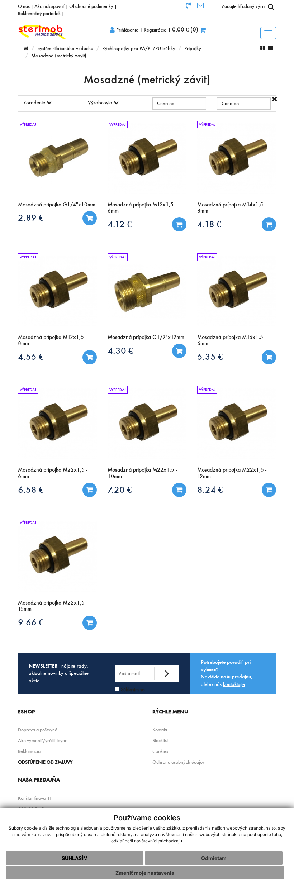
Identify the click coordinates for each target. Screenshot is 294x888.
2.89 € (30, 217)
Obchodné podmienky (91, 6)
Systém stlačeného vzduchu (65, 49)
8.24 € (210, 489)
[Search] (270, 6)
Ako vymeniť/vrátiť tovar (42, 740)
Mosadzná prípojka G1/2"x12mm (146, 337)
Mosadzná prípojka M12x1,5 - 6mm (142, 207)
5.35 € (210, 356)
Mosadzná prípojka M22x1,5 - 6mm (52, 472)
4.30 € (120, 350)
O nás (24, 6)
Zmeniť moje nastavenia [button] (144, 873)
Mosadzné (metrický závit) (58, 56)
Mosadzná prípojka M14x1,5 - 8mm (231, 207)
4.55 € (30, 356)
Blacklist (160, 740)
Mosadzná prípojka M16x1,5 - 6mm (231, 340)
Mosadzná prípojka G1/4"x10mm (56, 204)
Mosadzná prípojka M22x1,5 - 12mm (231, 472)
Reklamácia (29, 751)
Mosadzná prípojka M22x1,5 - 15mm (52, 605)
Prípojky (192, 49)
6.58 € (30, 489)
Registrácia (155, 30)
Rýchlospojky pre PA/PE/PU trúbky (138, 49)
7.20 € (120, 489)
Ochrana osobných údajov (178, 762)
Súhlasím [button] (75, 858)
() (186, 29)
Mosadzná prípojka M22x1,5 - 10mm (142, 472)
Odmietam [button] (214, 858)
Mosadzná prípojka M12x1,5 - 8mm (52, 340)
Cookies (160, 751)
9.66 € (30, 622)
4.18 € (209, 224)
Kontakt (159, 730)
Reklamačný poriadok (39, 13)
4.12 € (120, 224)
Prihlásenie (126, 30)
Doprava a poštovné (37, 730)
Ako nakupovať (49, 6)
